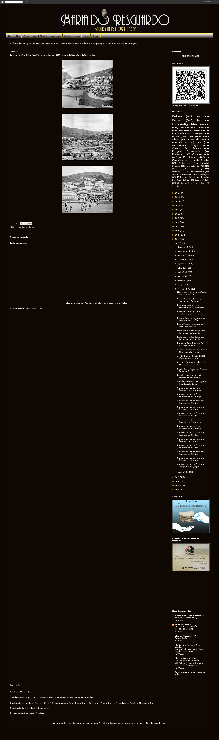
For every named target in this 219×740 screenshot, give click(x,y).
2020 (178, 214)
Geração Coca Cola (188, 183)
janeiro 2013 (183, 472)
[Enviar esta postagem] (17, 223)
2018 (177, 222)
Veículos (204, 124)
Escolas (185, 128)
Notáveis (176, 172)
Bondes (192, 157)
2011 (177, 482)
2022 (177, 206)
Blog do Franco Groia (185, 658)
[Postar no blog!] (24, 223)
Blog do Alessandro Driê (186, 636)
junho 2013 (183, 272)
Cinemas (176, 148)
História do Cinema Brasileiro (189, 616)
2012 (177, 477)
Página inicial (90, 303)
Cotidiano (182, 160)
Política (197, 148)
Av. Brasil (177, 157)
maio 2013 (182, 276)
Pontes (182, 163)
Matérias (67, 36)
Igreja (175, 137)
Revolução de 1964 (195, 166)
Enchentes (178, 154)
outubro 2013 (184, 255)
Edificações (204, 175)
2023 (177, 201)
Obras (175, 139)
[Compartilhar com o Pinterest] (31, 223)
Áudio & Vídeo (201, 160)
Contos (26, 36)
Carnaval (197, 154)
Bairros (25, 227)
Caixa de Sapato (198, 139)
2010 (177, 486)
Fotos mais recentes (74, 303)
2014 (177, 239)
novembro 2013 (185, 251)
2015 (177, 235)
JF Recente (182, 177)
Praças (198, 134)
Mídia (199, 142)
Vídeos (86, 36)
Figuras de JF (196, 169)
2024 (177, 197)
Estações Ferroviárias (186, 151)
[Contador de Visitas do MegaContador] (190, 57)
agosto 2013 (183, 264)
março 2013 (183, 285)
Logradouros (56, 36)
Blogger (162, 723)
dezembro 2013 (185, 247)
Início (10, 36)
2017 (177, 227)
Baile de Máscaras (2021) (186, 618)
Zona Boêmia (183, 180)
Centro (198, 180)
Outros (31, 227)
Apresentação (181, 638)
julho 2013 (182, 268)
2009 (178, 490)
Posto (174, 186)
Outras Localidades (181, 175)
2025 (177, 193)
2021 (177, 210)
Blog (18, 36)
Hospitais (176, 169)
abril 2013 (182, 281)
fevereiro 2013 (184, 289)
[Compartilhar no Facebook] (29, 223)
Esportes (204, 128)
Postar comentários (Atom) (30, 309)
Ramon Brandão (201, 177)
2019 (177, 218)
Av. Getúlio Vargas (185, 145)
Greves (203, 183)
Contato (95, 36)
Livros (77, 36)
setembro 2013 (185, 260)
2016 (177, 231)
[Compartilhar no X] (26, 223)
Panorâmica (194, 137)
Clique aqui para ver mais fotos (112, 303)
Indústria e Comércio (190, 131)
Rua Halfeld (179, 134)
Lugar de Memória (40, 36)
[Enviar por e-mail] (21, 223)
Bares (206, 157)
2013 (177, 243)
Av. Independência (195, 172)
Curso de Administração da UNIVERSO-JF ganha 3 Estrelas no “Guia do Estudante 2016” (189, 663)
